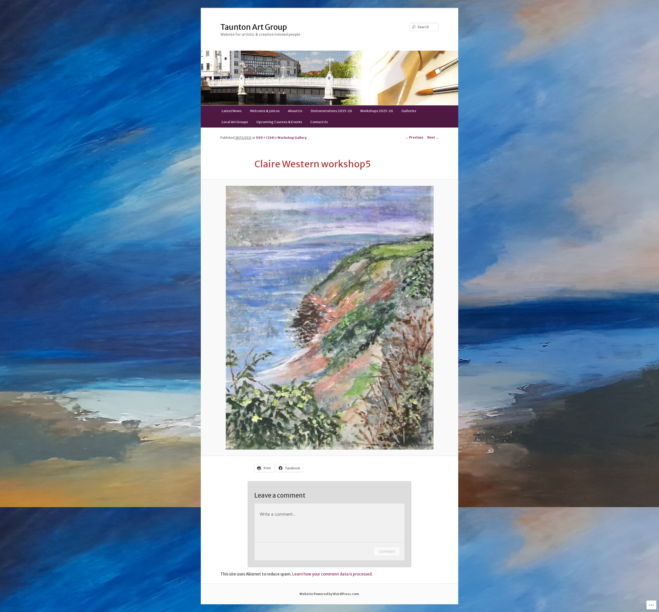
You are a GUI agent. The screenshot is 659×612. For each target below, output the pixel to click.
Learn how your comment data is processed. (332, 574)
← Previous (414, 137)
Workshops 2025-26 (376, 111)
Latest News (232, 111)
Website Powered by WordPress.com (329, 594)
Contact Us (319, 122)
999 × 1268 (265, 138)
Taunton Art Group (253, 27)
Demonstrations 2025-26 (331, 111)
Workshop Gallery (292, 138)
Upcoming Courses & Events (279, 122)
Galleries (408, 111)
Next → (433, 137)
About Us (295, 111)
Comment (387, 551)
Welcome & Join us (265, 111)
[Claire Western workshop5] (329, 317)
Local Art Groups (235, 122)
